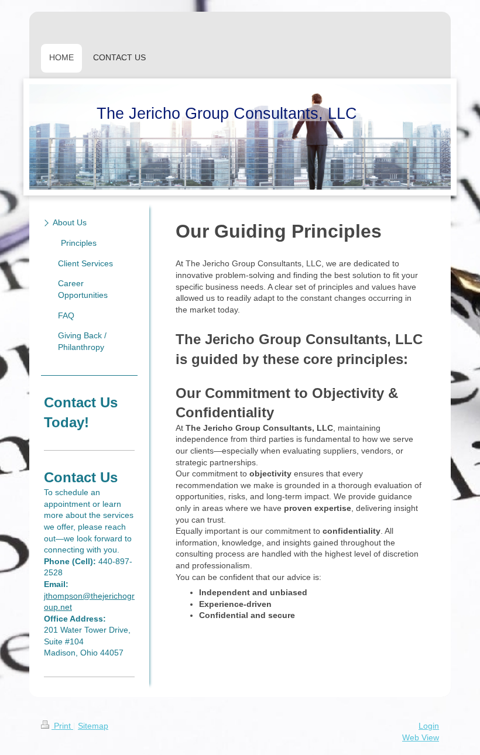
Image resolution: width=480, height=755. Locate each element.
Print (62, 725)
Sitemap (93, 725)
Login (429, 725)
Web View (420, 737)
